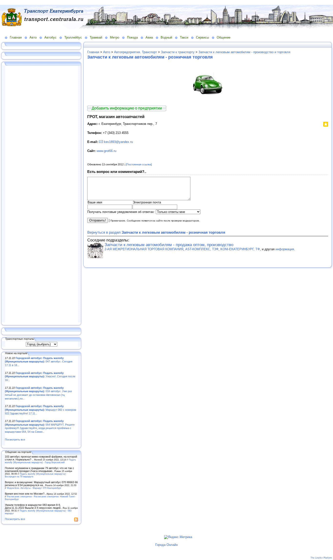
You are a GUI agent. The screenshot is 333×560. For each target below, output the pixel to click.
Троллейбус (73, 37)
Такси (184, 37)
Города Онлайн (166, 545)
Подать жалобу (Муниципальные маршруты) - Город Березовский (40, 461)
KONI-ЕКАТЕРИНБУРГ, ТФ (240, 249)
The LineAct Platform (321, 558)
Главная (16, 37)
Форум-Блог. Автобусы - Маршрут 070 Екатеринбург (34, 488)
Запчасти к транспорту (178, 52)
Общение (223, 37)
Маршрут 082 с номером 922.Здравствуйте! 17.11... (40, 410)
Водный (166, 37)
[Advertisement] (41, 194)
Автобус (50, 37)
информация (284, 249)
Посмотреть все (15, 439)
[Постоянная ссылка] (139, 164)
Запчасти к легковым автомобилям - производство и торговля (244, 52)
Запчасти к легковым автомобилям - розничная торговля (150, 57)
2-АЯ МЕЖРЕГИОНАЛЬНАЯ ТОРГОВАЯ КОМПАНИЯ (144, 249)
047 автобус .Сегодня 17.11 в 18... (38, 362)
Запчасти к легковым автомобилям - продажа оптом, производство (169, 244)
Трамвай (96, 37)
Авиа (149, 37)
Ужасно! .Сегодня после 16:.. (40, 376)
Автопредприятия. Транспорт (135, 52)
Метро (114, 37)
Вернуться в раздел (156, 232)
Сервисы (202, 37)
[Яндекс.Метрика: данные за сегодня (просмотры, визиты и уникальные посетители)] (178, 537)
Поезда (132, 37)
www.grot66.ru (106, 151)
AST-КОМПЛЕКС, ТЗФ (201, 249)
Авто (33, 37)
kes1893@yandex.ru (118, 142)
